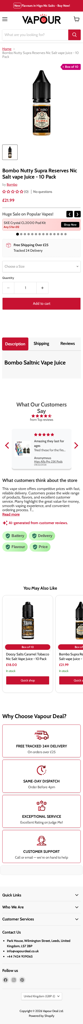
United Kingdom (39, 996)
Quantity (8, 278)
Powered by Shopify (41, 1016)
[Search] (74, 35)
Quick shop (28, 680)
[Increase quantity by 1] (42, 288)
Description (15, 343)
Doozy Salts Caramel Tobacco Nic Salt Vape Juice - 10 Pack (27, 656)
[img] (41, 416)
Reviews (67, 343)
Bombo (12, 184)
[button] (13, 192)
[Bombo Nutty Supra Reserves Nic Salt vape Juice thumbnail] (10, 152)
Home (7, 49)
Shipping (41, 343)
